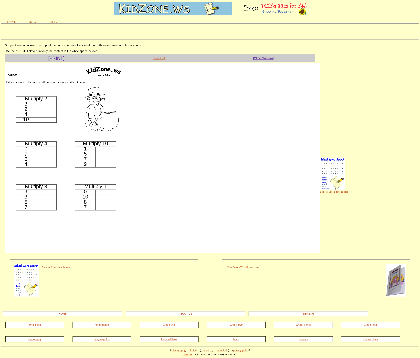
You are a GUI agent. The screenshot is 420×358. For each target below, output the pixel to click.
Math (236, 339)
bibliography (178, 350)
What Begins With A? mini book (243, 267)
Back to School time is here (334, 191)
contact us (206, 350)
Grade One (169, 324)
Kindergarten (102, 324)
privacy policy (241, 350)
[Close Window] (263, 58)
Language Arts (102, 339)
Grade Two (236, 324)
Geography (34, 339)
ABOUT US (185, 313)
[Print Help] (160, 58)
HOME (11, 21)
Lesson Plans (169, 339)
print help (222, 350)
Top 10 (52, 21)
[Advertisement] (210, 31)
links (193, 350)
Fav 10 (32, 21)
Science (303, 339)
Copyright (187, 354)
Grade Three (303, 324)
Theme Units (370, 339)
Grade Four (370, 324)
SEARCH (308, 313)
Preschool (35, 324)
